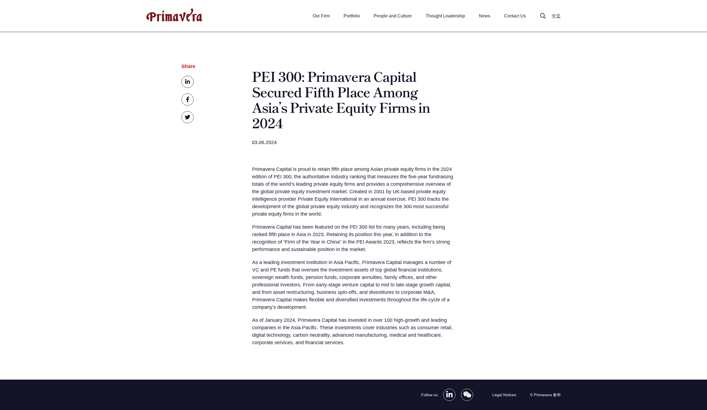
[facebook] (187, 99)
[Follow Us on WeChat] (467, 395)
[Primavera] (174, 20)
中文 (556, 16)
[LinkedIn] (449, 395)
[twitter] (187, 117)
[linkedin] (187, 82)
